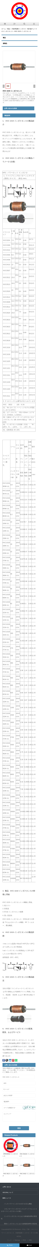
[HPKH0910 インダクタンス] (10, 1145)
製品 (8, 29)
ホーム (4, 29)
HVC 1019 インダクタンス (22, 31)
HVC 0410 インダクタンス (27, 1175)
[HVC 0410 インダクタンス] (27, 1165)
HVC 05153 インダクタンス (26, 1155)
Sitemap (17, 1240)
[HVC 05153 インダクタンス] (27, 1145)
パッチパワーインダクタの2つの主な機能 (18, 1204)
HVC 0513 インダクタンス (10, 1175)
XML (30, 1240)
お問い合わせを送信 (10, 108)
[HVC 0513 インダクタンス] (10, 1165)
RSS (24, 1240)
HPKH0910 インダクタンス (10, 1155)
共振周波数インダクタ (19, 29)
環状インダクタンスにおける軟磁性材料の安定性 (20, 1224)
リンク (9, 1240)
